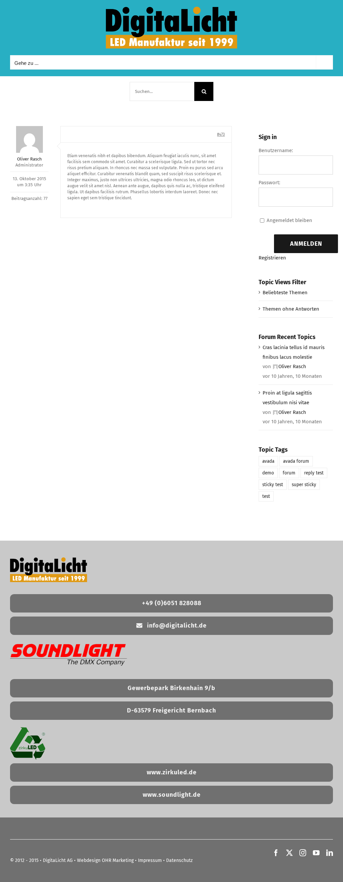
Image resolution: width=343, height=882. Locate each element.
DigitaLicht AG (58, 860)
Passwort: (269, 183)
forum (289, 473)
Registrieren (272, 258)
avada (268, 461)
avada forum (296, 461)
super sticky (304, 484)
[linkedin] (329, 853)
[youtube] (316, 853)
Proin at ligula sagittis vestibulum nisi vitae (287, 398)
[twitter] (289, 853)
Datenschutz (179, 860)
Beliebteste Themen (285, 293)
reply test (314, 473)
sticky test (272, 484)
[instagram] (302, 853)
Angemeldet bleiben (289, 220)
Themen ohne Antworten (291, 309)
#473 (221, 134)
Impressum (150, 860)
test (266, 496)
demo (268, 473)
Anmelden (306, 243)
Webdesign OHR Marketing (105, 860)
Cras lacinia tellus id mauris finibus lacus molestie (294, 352)
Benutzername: (276, 150)
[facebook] (276, 853)
